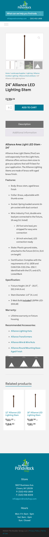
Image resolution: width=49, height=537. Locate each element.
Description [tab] (24, 124)
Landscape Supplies (18, 73)
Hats (29, 331)
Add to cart (29, 107)
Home (7, 73)
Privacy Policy (34, 531)
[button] (38, 37)
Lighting (29, 73)
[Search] (40, 13)
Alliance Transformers (21, 337)
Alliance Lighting (19, 331)
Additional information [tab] (25, 132)
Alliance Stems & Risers (27, 76)
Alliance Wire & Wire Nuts (23, 342)
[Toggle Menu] (6, 24)
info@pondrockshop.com (17, 19)
